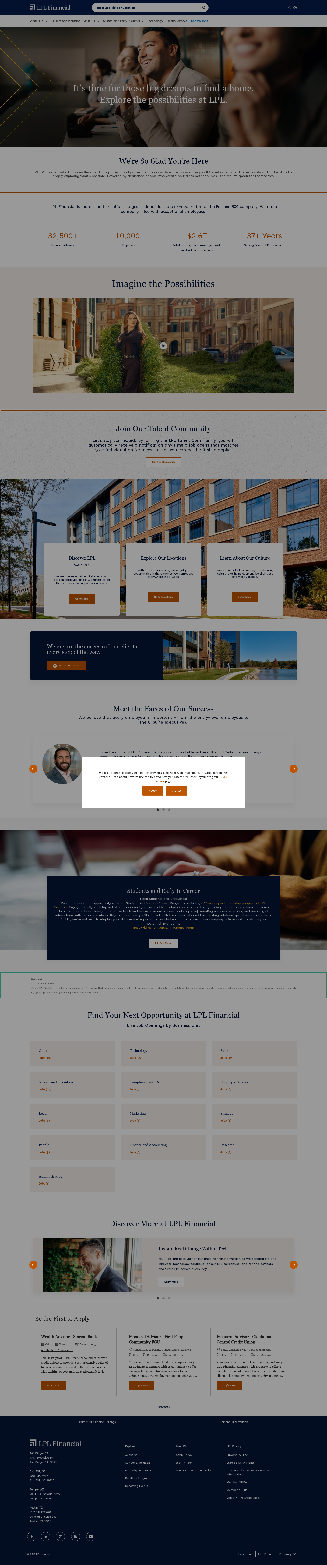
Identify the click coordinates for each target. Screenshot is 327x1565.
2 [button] (163, 809)
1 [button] (158, 809)
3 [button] (169, 809)
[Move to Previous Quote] (33, 769)
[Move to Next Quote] (294, 769)
